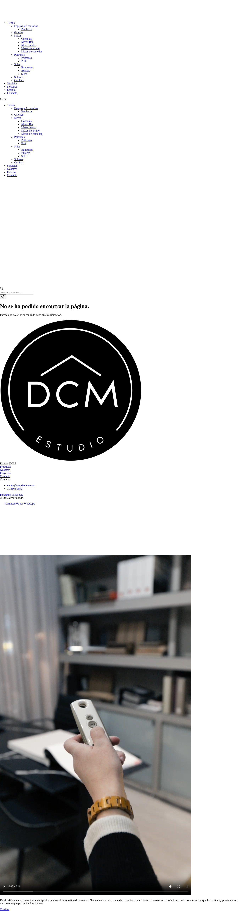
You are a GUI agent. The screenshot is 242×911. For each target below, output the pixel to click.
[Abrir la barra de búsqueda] (1, 289)
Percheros (26, 29)
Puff (23, 61)
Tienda (11, 22)
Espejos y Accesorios (26, 25)
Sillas (17, 64)
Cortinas (19, 80)
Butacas (25, 70)
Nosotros (12, 86)
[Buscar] (3, 296)
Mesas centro (28, 45)
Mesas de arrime (30, 48)
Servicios (12, 83)
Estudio (11, 89)
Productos (5, 466)
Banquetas (27, 67)
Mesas (17, 35)
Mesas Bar (27, 41)
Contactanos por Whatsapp (20, 503)
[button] (121, 99)
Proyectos (5, 473)
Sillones (18, 77)
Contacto (12, 92)
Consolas (26, 38)
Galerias (18, 32)
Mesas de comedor (31, 51)
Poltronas (19, 54)
